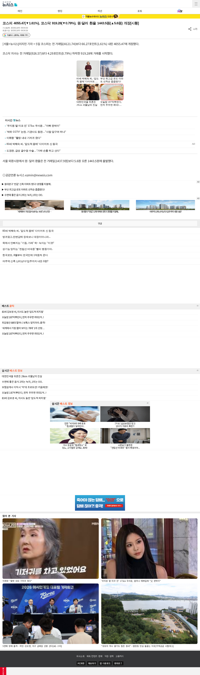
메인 (20, 11)
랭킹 (60, 11)
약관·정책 (109, 656)
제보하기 (92, 663)
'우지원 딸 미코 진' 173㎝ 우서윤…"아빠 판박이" (33, 125)
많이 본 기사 (9, 516)
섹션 (100, 11)
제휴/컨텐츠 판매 (94, 656)
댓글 (100, 223)
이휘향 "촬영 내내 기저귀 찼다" (24, 138)
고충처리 (120, 656)
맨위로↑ (118, 663)
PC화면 (81, 663)
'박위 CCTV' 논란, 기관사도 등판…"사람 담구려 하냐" (36, 131)
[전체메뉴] (196, 4)
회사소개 (80, 656)
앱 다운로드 (105, 663)
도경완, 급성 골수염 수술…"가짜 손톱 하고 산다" (34, 150)
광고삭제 (3, 671)
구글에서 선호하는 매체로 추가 (17, 35)
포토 (140, 11)
